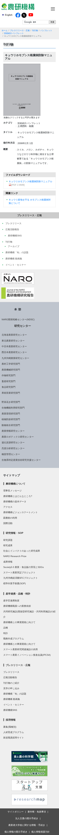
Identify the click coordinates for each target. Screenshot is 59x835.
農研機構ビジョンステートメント (20, 512)
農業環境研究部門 (11, 413)
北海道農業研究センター (14, 334)
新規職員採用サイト (13, 737)
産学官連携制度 (11, 600)
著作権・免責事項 (37, 811)
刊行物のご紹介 (11, 683)
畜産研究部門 (8, 381)
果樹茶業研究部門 (11, 393)
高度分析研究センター (13, 448)
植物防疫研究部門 (11, 419)
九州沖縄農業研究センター (15, 358)
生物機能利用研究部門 (13, 407)
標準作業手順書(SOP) (14, 583)
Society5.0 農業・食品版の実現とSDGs (23, 567)
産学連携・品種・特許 (18, 593)
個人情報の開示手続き (15, 831)
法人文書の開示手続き (26, 818)
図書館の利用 (10, 518)
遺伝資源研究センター (13, 442)
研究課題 (7, 540)
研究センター (22, 325)
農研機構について (15, 483)
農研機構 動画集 (11, 699)
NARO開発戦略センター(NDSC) (18, 319)
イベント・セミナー (13, 704)
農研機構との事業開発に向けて (19, 622)
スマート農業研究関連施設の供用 (20, 649)
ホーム (5, 30)
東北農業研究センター (13, 340)
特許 (5, 633)
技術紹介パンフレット (14, 33)
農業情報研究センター (13, 431)
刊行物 (35, 30)
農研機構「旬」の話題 (14, 693)
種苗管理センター (11, 454)
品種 (5, 627)
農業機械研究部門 (11, 369)
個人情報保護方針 (40, 831)
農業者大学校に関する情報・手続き (26, 825)
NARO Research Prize (14, 556)
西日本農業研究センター (14, 352)
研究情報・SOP (14, 533)
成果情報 (7, 561)
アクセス (7, 507)
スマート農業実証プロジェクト (19, 572)
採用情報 (11, 719)
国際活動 (7, 523)
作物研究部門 (8, 375)
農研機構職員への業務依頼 (17, 606)
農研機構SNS (10, 710)
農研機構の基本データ (14, 501)
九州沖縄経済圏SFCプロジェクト (20, 578)
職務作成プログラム (13, 638)
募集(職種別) (9, 727)
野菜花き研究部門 (11, 402)
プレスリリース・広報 (20, 30)
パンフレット (46, 30)
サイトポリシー (16, 811)
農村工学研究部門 (11, 364)
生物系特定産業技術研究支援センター (21, 460)
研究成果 (7, 545)
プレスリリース (11, 672)
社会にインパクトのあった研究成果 (21, 550)
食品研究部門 (8, 387)
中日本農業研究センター (14, 346)
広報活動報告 (10, 677)
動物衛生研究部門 (11, 425)
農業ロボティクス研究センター (18, 436)
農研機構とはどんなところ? (17, 496)
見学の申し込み (11, 688)
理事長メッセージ (12, 490)
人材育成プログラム (13, 732)
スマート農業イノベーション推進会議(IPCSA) (27, 655)
